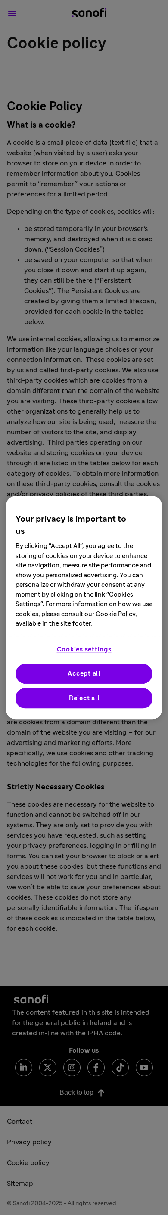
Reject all (84, 698)
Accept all (84, 673)
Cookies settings (84, 649)
